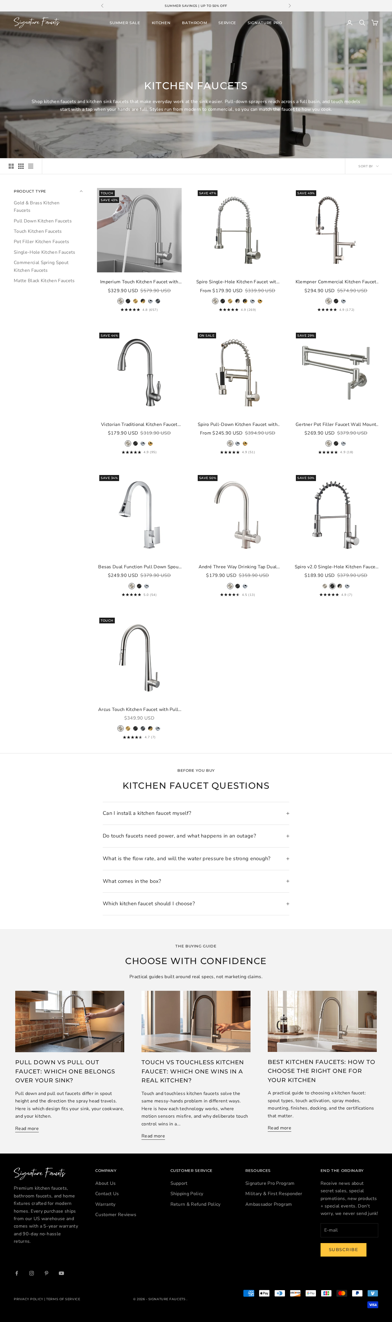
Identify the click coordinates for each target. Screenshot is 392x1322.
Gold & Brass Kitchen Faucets (36, 206)
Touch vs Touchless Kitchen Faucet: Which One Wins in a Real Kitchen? (192, 1071)
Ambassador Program (268, 1204)
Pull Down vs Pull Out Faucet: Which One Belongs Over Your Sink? (65, 1071)
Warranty (105, 1204)
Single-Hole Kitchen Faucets (44, 252)
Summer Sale (125, 22)
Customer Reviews (115, 1214)
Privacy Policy (28, 1299)
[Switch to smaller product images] (21, 166)
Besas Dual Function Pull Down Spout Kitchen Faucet (139, 567)
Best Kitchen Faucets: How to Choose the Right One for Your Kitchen (321, 1071)
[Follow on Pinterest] (46, 1273)
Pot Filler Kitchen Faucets (41, 242)
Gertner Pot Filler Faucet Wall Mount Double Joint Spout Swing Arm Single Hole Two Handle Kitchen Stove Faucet (336, 424)
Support (179, 1183)
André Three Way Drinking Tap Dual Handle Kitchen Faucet (238, 567)
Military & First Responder (273, 1194)
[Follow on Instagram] (31, 1273)
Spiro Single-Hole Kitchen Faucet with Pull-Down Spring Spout (237, 282)
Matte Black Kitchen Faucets (44, 280)
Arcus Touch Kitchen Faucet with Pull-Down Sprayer (139, 709)
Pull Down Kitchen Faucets (43, 221)
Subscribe (343, 1249)
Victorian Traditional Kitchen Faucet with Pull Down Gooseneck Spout (139, 424)
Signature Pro (265, 22)
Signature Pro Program (270, 1183)
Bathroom (194, 22)
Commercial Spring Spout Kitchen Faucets (41, 266)
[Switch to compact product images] (30, 166)
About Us (105, 1183)
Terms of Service (63, 1299)
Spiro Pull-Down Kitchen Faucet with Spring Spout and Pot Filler (237, 424)
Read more (27, 1128)
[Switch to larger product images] (11, 166)
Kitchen (161, 22)
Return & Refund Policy (195, 1204)
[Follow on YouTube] (61, 1273)
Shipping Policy (186, 1194)
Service (227, 22)
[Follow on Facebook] (17, 1273)
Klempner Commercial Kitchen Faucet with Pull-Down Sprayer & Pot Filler (336, 282)
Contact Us (107, 1194)
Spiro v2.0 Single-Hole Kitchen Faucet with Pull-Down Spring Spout (336, 567)
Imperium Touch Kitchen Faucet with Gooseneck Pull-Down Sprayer (139, 282)
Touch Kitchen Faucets (38, 231)
